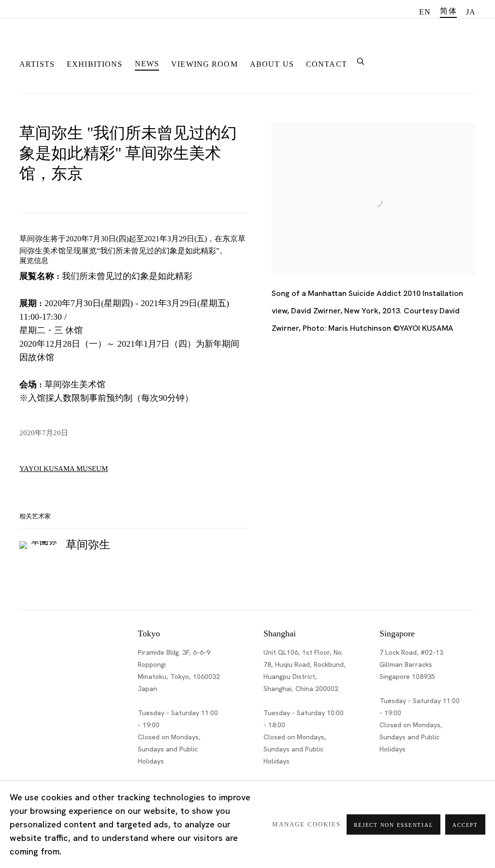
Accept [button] (465, 825)
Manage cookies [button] (306, 824)
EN (425, 12)
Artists (37, 64)
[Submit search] (361, 60)
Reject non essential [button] (393, 825)
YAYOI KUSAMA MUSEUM (63, 468)
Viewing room (204, 64)
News (147, 63)
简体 (448, 11)
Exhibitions (95, 64)
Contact (326, 64)
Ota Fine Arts (70, 45)
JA (471, 12)
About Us (272, 64)
